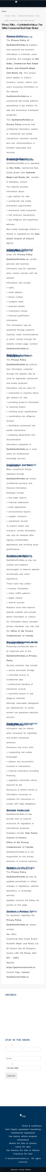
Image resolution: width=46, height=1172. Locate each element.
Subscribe (11, 1076)
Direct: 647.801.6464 (18, 1019)
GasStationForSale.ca (17, 96)
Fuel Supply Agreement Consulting (23, 1129)
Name (9, 1045)
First (6, 1053)
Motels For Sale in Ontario (23, 1143)
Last (25, 1053)
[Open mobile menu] (4, 3)
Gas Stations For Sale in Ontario (23, 1150)
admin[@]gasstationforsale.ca (22, 1028)
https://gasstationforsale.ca (20, 967)
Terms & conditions (32, 1126)
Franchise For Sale (23, 1154)
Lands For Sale (23, 1147)
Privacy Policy (11, 1126)
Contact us (10, 1034)
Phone (9, 1064)
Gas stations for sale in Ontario (21, 1097)
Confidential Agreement (23, 1133)
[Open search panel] (41, 3)
